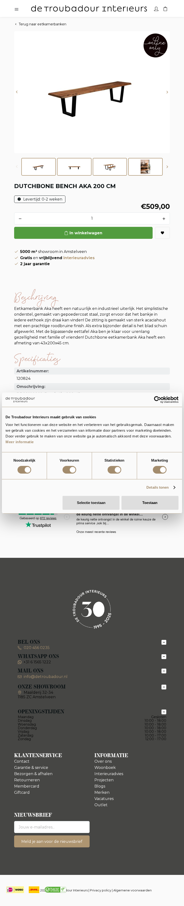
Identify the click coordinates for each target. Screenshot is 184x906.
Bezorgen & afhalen (33, 774)
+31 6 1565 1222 (37, 662)
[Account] (156, 8)
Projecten (104, 780)
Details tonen (157, 487)
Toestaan (149, 503)
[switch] (69, 470)
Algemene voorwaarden (132, 890)
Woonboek (105, 767)
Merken (101, 792)
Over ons (103, 761)
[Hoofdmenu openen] (16, 9)
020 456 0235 (36, 647)
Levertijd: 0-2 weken (42, 199)
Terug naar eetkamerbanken (42, 24)
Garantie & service (31, 767)
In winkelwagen (85, 233)
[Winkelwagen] (165, 8)
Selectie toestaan (91, 503)
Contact (21, 761)
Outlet (101, 805)
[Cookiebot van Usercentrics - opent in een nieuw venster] (157, 399)
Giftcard (22, 792)
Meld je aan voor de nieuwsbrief (51, 841)
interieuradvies (79, 258)
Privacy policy (100, 890)
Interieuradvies (108, 774)
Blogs (99, 786)
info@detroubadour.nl (46, 676)
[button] (16, 92)
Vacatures (104, 798)
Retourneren (27, 780)
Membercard (26, 786)
